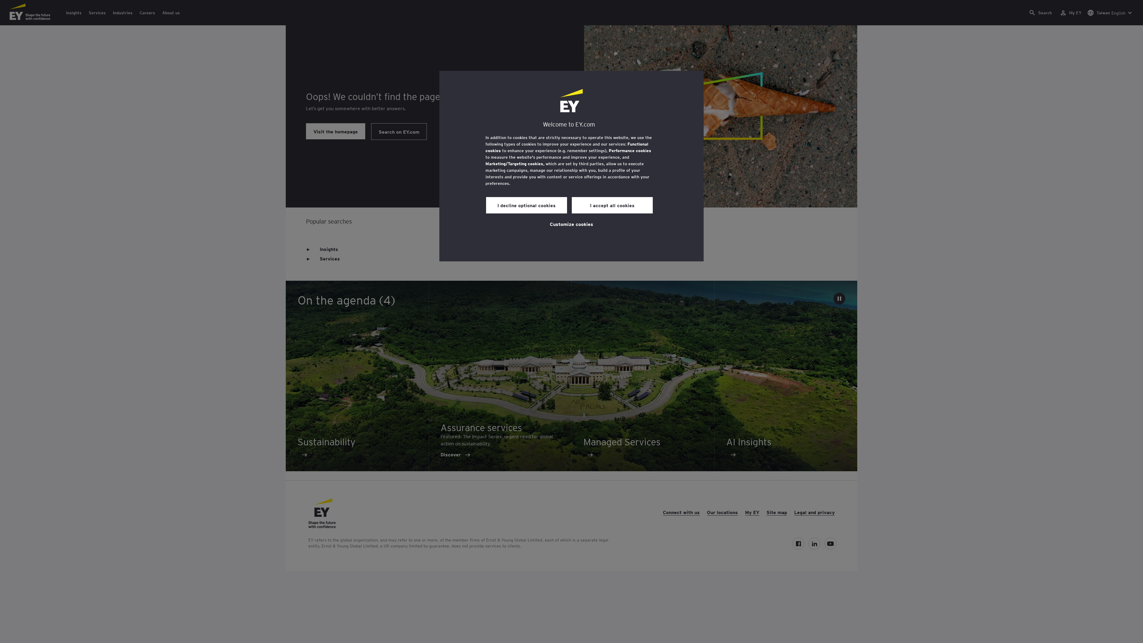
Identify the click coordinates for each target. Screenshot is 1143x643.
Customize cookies (571, 224)
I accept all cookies (612, 205)
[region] (571, 166)
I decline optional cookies (526, 205)
